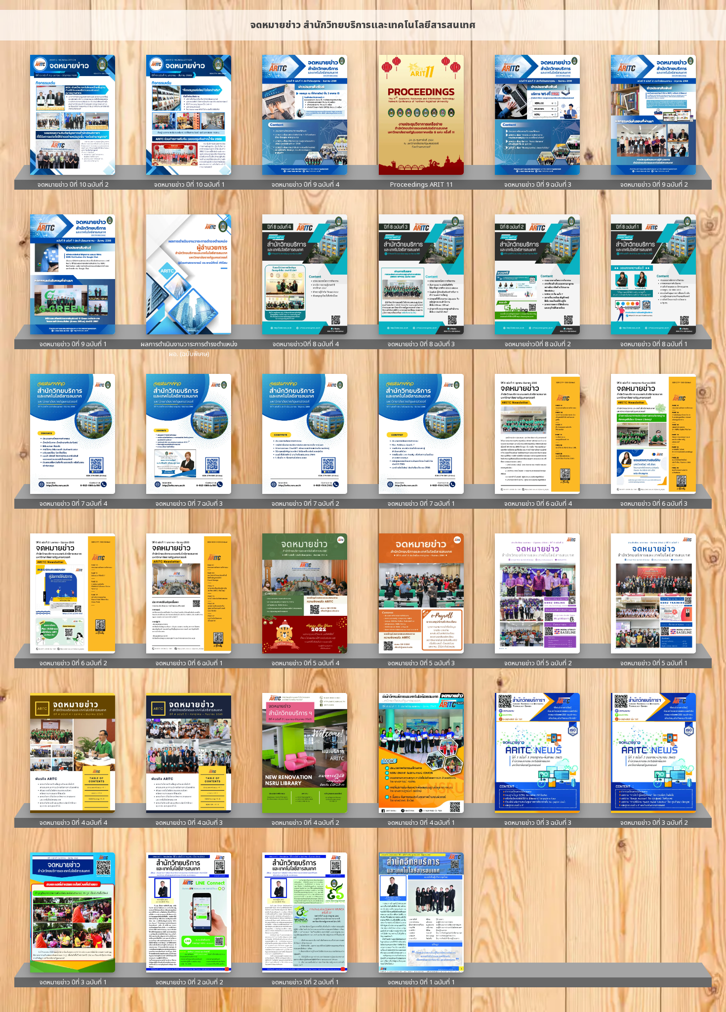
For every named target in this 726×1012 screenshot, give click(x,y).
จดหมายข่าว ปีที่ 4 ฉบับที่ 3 (189, 823)
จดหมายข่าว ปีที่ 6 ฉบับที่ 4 (537, 504)
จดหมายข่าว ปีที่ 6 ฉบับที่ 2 (73, 663)
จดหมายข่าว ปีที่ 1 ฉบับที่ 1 (421, 982)
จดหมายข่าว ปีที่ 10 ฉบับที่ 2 (73, 185)
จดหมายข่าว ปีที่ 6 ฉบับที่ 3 (653, 504)
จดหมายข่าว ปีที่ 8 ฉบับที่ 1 (653, 344)
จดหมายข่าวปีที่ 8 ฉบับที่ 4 (305, 344)
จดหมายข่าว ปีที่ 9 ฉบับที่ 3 (537, 185)
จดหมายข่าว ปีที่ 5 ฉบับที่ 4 (305, 663)
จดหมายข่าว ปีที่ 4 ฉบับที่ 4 (73, 823)
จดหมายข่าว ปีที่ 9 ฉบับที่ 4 (305, 185)
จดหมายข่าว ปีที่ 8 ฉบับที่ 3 (421, 344)
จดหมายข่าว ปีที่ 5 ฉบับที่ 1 (653, 663)
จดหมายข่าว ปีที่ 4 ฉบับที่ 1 (421, 823)
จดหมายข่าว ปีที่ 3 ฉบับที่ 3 (537, 823)
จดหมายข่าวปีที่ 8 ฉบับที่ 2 (537, 344)
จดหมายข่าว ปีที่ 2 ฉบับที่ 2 (189, 982)
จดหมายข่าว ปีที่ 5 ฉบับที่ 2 (537, 663)
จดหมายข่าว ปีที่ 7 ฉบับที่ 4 (73, 504)
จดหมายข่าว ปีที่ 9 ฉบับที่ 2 (653, 185)
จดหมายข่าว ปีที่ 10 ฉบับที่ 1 (189, 185)
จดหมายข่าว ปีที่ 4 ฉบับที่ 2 (305, 823)
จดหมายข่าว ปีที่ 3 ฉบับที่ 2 (653, 823)
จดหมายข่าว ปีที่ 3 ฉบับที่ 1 (73, 982)
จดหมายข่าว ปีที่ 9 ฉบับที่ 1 (73, 344)
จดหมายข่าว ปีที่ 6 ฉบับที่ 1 (189, 663)
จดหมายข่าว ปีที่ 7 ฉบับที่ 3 (189, 504)
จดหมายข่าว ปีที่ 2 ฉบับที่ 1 (305, 982)
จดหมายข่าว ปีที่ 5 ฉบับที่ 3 (421, 663)
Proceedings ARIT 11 (421, 185)
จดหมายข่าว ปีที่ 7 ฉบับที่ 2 (305, 504)
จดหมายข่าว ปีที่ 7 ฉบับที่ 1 (421, 504)
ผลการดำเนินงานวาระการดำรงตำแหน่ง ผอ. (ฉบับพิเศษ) (189, 349)
